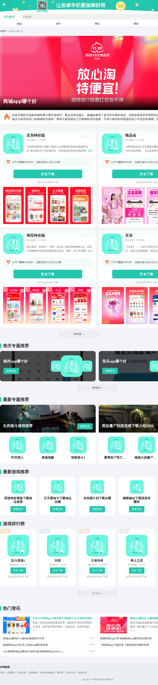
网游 (136, 23)
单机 (97, 23)
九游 (2, 672)
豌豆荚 (60, 672)
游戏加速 (33, 672)
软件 (58, 23)
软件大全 (71, 672)
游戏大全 (82, 672)
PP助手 (3, 31)
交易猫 (10, 672)
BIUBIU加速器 (47, 672)
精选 (19, 23)
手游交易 (21, 672)
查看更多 (11, 371)
